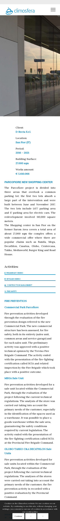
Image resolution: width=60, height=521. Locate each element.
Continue (18, 516)
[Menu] (52, 9)
